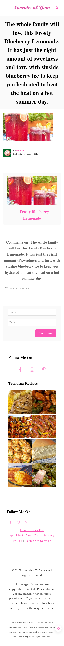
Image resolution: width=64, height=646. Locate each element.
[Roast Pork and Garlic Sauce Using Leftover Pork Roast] (44, 402)
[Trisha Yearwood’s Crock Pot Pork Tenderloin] (20, 402)
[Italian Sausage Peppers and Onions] (44, 426)
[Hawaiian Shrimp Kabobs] (20, 426)
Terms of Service (38, 540)
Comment (46, 333)
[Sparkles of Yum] (32, 7)
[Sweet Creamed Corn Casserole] (20, 475)
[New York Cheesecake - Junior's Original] (44, 451)
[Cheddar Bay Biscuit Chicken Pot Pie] (20, 451)
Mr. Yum (20, 150)
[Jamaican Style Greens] (44, 475)
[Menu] (7, 8)
